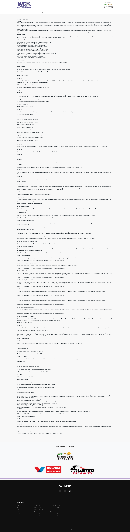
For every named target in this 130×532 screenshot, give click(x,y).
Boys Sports (44, 12)
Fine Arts (53, 12)
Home (18, 12)
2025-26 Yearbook (38, 514)
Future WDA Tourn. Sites (55, 505)
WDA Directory (20, 512)
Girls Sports (34, 12)
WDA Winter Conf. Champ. (56, 507)
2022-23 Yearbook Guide (55, 514)
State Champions (37, 505)
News (59, 12)
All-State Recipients (54, 512)
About (76, 12)
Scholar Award (20, 514)
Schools (25, 12)
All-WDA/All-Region (38, 512)
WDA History (20, 505)
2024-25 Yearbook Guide (55, 516)
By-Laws (19, 507)
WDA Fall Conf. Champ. (39, 507)
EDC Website (20, 520)
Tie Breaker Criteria (21, 516)
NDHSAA (19, 518)
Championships (67, 12)
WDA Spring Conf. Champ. (39, 509)
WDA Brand (19, 509)
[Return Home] (24, 4)
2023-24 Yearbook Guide (39, 516)
